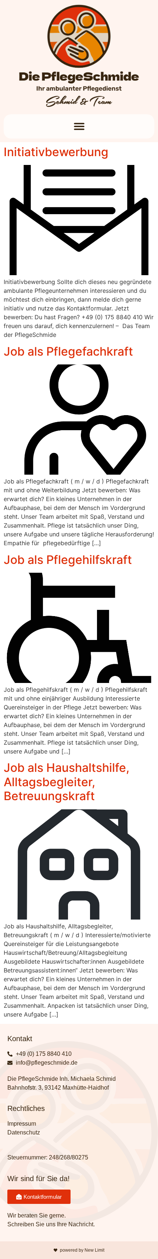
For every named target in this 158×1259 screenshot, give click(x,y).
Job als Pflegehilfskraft (68, 560)
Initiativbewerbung (56, 152)
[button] (79, 126)
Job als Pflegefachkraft (68, 351)
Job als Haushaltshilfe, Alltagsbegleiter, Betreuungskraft (66, 781)
